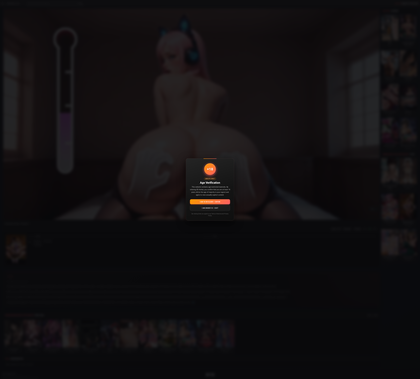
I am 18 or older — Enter (210, 202)
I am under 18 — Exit (210, 208)
